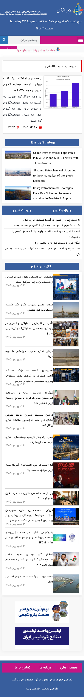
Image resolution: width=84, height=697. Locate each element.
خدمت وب (33, 689)
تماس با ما (22, 667)
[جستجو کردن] (4, 40)
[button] (80, 40)
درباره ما (45, 667)
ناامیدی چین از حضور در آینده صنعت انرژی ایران (51, 220)
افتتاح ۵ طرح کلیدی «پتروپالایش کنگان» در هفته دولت (47, 226)
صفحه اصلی (69, 667)
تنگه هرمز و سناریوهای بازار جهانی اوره (57, 243)
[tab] (62, 210)
